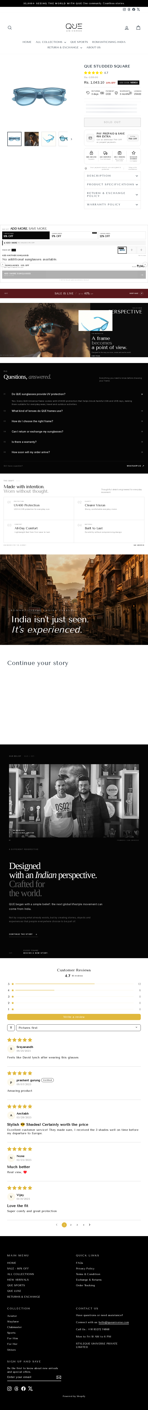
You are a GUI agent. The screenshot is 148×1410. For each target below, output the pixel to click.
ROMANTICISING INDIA (108, 42)
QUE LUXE (14, 1291)
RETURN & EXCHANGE (63, 47)
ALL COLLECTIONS (49, 42)
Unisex (11, 1349)
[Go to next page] (90, 1224)
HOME (27, 42)
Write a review (74, 1017)
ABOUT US (93, 47)
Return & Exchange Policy (106, 195)
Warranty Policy (104, 204)
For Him (12, 1338)
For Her (12, 1344)
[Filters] (11, 1027)
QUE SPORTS (79, 42)
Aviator (12, 1316)
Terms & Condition (88, 1274)
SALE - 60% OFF (18, 1268)
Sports (11, 1332)
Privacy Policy (85, 1268)
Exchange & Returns (89, 1279)
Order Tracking (85, 1285)
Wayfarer (13, 1321)
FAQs (79, 1263)
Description (99, 175)
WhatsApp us (135, 466)
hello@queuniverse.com (114, 1322)
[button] (94, 73)
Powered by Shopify (74, 1396)
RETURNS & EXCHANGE (23, 1296)
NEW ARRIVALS (18, 1279)
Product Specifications (110, 184)
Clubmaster (14, 1327)
